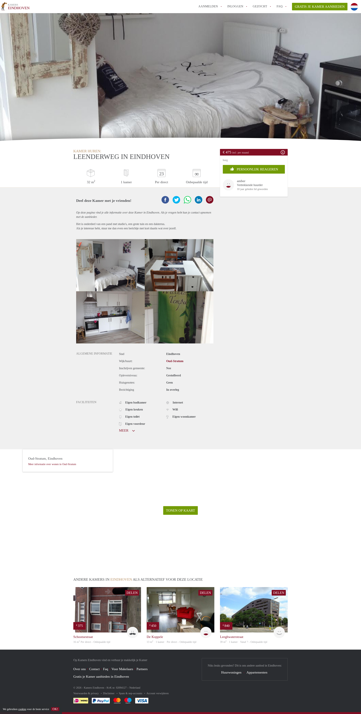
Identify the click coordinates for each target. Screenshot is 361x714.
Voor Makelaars (122, 669)
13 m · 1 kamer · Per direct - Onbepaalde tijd (171, 642)
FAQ (280, 6)
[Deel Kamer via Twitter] (176, 200)
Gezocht (260, 6)
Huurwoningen (231, 672)
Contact (94, 669)
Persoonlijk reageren (257, 169)
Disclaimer (109, 693)
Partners (142, 669)
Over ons (79, 669)
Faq (105, 669)
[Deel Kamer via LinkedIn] (198, 200)
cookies (22, 709)
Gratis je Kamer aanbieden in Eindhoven (101, 676)
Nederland (134, 687)
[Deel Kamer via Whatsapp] (187, 200)
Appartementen (256, 672)
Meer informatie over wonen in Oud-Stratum (52, 464)
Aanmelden (208, 6)
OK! (55, 709)
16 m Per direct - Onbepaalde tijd (91, 642)
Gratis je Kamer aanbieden (320, 6)
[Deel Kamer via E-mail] (209, 200)
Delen (132, 593)
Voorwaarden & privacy (86, 693)
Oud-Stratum (174, 361)
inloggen (235, 6)
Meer (124, 430)
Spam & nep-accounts (131, 693)
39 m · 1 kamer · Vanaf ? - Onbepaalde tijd (243, 642)
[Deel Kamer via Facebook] (165, 200)
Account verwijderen (157, 693)
